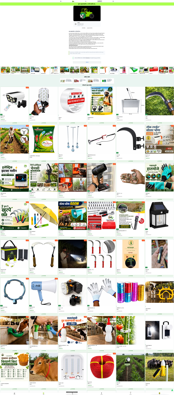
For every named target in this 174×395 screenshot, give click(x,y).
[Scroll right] (173, 71)
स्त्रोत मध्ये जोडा (83, 28)
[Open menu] (61, 1)
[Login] (113, 1)
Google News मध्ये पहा (89, 28)
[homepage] (73, 1)
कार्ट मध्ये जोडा (15, 123)
